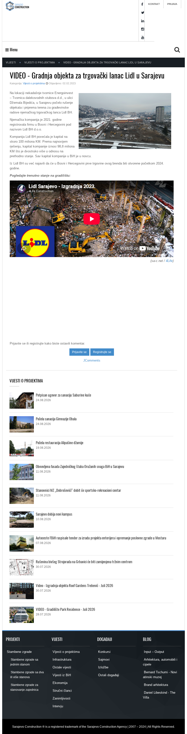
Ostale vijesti (61, 667)
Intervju (57, 706)
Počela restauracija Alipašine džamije (59, 442)
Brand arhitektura (155, 685)
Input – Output (153, 652)
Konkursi (104, 652)
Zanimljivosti (61, 698)
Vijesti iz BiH (61, 675)
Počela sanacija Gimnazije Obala (56, 418)
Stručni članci (62, 690)
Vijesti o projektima (39, 62)
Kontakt (154, 4)
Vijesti (11, 62)
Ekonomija (59, 683)
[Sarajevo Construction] (17, 12)
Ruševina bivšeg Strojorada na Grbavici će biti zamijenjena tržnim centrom (84, 561)
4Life (169, 261)
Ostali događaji (108, 675)
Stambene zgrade (19, 652)
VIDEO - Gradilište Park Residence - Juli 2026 (65, 609)
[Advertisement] (92, 300)
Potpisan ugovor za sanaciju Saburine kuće (63, 394)
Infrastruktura (61, 659)
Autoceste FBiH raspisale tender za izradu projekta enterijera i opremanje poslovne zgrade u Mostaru (101, 537)
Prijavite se (79, 352)
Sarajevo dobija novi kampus (54, 513)
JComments (91, 360)
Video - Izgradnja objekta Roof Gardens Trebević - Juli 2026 (74, 585)
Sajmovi (103, 659)
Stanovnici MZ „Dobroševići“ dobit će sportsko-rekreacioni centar (78, 490)
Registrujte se (102, 352)
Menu (13, 49)
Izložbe (102, 667)
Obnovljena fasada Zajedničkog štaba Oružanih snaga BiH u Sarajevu (80, 466)
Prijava (172, 4)
